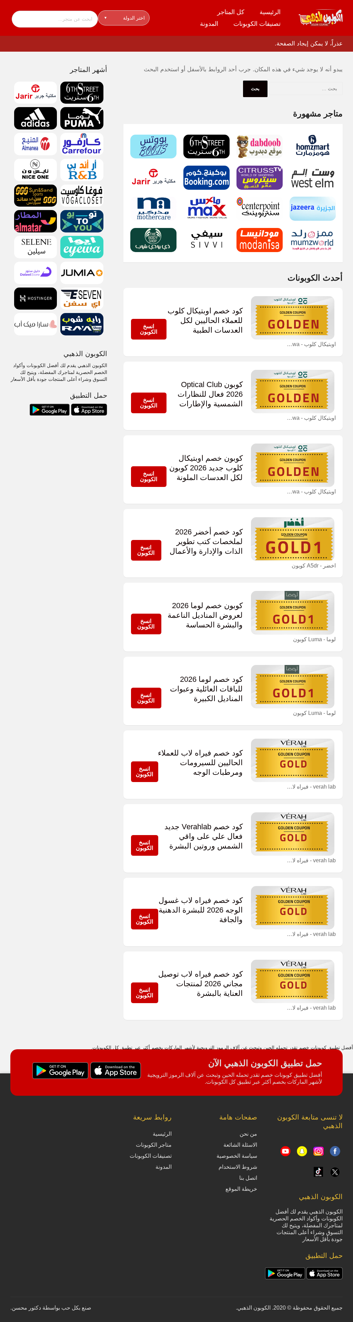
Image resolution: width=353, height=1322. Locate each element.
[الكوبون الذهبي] (321, 17)
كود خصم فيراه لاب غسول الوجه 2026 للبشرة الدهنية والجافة (201, 910)
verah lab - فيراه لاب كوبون (310, 787)
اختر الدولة (124, 18)
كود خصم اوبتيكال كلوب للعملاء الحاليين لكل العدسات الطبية (205, 320)
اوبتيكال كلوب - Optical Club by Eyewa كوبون (310, 344)
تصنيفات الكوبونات (257, 23)
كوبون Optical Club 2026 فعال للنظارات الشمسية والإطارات (210, 394)
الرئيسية (270, 12)
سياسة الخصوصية (236, 1156)
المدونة (209, 23)
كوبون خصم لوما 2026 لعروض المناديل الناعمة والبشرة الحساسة (205, 615)
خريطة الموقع (241, 1189)
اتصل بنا (248, 1178)
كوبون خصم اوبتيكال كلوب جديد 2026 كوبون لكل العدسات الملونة (206, 468)
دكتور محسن (26, 1308)
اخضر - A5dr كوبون (314, 566)
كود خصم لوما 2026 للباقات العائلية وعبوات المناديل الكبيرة (206, 689)
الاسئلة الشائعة (240, 1145)
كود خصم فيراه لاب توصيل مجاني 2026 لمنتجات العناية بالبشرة (200, 984)
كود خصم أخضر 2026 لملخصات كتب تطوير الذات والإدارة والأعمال (206, 542)
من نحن (248, 1134)
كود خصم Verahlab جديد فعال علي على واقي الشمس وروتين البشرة (203, 836)
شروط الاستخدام (238, 1167)
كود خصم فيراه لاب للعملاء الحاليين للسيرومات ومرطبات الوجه (200, 763)
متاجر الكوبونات (154, 1145)
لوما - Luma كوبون (314, 639)
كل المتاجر (230, 12)
